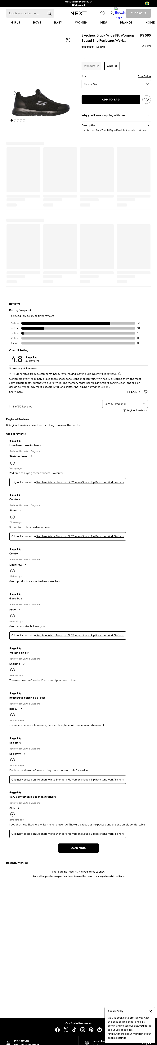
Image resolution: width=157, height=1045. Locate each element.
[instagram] (82, 1029)
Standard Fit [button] (91, 66)
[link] (112, 13)
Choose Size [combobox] (91, 84)
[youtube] (99, 1029)
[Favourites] (102, 13)
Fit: (83, 58)
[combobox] (128, 404)
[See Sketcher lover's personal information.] (31, 456)
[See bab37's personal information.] (21, 708)
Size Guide (144, 76)
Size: (84, 76)
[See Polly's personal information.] (19, 609)
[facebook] (57, 1029)
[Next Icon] (79, 13)
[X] (66, 1029)
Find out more (116, 1033)
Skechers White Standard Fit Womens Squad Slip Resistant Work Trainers (80, 482)
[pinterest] (91, 1029)
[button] (12, 120)
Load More (78, 848)
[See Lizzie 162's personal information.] (25, 564)
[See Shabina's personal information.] (23, 663)
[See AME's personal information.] (18, 807)
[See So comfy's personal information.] (24, 753)
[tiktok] (74, 1029)
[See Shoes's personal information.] (20, 510)
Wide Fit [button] (112, 66)
